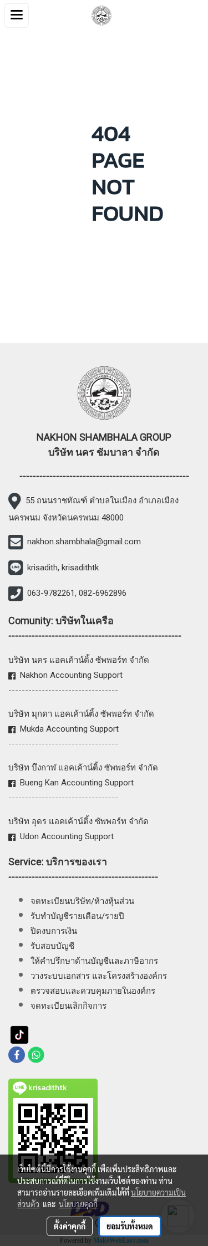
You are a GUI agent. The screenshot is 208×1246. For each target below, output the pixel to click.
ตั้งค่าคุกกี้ (69, 1226)
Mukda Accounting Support (69, 729)
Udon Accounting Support (67, 836)
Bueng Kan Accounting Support (77, 783)
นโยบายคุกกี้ (78, 1204)
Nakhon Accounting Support (71, 675)
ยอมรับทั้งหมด (129, 1226)
